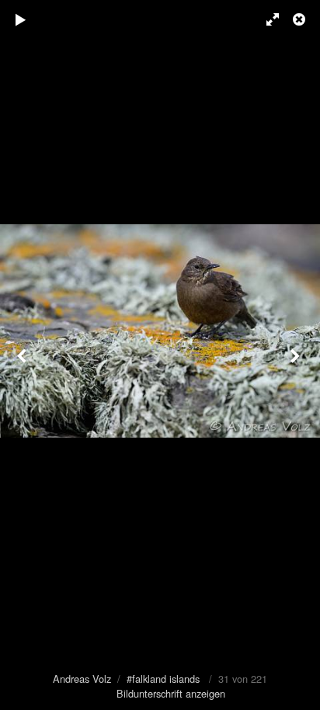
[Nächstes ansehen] (296, 355)
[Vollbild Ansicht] (265, 19)
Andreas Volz (82, 678)
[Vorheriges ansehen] (23, 355)
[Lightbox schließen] (300, 19)
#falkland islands (163, 678)
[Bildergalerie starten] (21, 19)
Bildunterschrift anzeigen (171, 693)
